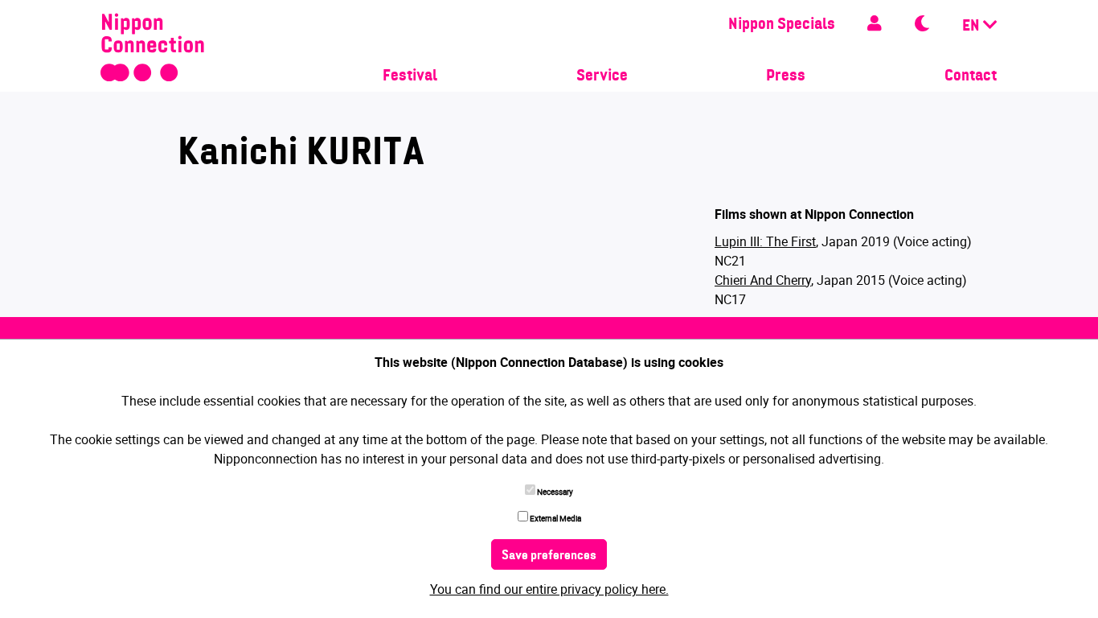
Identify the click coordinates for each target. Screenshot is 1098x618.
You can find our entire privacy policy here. (549, 589)
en (972, 27)
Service (602, 76)
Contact (970, 76)
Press (785, 76)
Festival (410, 76)
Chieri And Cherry (763, 280)
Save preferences (549, 556)
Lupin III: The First (765, 241)
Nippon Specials (781, 25)
